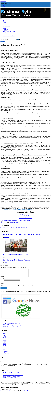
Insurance (5, 24)
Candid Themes (27, 390)
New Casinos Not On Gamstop (9, 36)
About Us (5, 5)
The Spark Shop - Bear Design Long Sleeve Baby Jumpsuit (21, 234)
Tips (4, 352)
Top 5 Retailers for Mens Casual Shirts (15, 255)
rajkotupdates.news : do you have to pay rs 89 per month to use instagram (16, 220)
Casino (4, 334)
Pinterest (12, 222)
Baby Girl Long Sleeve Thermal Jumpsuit (16, 260)
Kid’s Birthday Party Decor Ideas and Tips (11, 323)
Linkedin (17, 222)
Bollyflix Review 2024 (7, 324)
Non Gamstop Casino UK (8, 32)
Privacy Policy (6, 6)
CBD (4, 335)
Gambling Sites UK (25, 215)
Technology (5, 29)
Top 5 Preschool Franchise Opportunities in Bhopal (13, 325)
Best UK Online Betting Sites (9, 31)
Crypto (4, 336)
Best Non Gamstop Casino (25, 214)
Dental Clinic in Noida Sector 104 (9, 327)
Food (4, 342)
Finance (4, 22)
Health (4, 27)
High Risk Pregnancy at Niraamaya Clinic (11, 326)
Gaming (4, 343)
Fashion (4, 340)
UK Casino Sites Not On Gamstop (25, 218)
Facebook (3, 222)
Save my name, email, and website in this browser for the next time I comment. (17, 285)
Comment (2, 276)
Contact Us (5, 30)
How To (4, 28)
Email (2, 281)
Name (2, 278)
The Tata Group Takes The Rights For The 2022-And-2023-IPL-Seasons (14, 227)
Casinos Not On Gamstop (8, 33)
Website (2, 283)
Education (5, 338)
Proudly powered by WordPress (6, 390)
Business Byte (3, 359)
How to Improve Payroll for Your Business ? (9, 228)
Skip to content (3, 1)
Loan (4, 23)
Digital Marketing (6, 26)
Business (4, 21)
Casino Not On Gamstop (8, 35)
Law (4, 347)
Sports (4, 350)
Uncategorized (6, 353)
